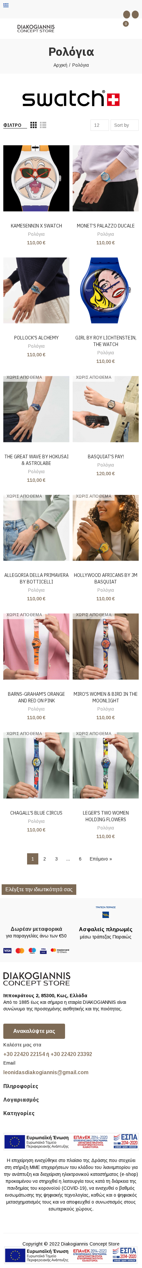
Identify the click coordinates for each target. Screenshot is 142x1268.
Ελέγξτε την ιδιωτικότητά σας (39, 889)
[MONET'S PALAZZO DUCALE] (106, 178)
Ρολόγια (36, 234)
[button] (34, 1031)
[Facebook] (126, 14)
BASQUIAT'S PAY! (106, 457)
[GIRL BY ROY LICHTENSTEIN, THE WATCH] (106, 291)
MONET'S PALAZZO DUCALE (106, 226)
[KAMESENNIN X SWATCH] (36, 178)
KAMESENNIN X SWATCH (36, 226)
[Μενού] (6, 29)
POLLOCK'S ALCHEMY (36, 338)
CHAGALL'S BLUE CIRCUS (36, 813)
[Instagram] (135, 14)
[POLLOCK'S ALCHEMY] (36, 291)
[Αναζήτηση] (111, 29)
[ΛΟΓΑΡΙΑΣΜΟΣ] (135, 28)
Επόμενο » (101, 859)
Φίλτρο (12, 125)
